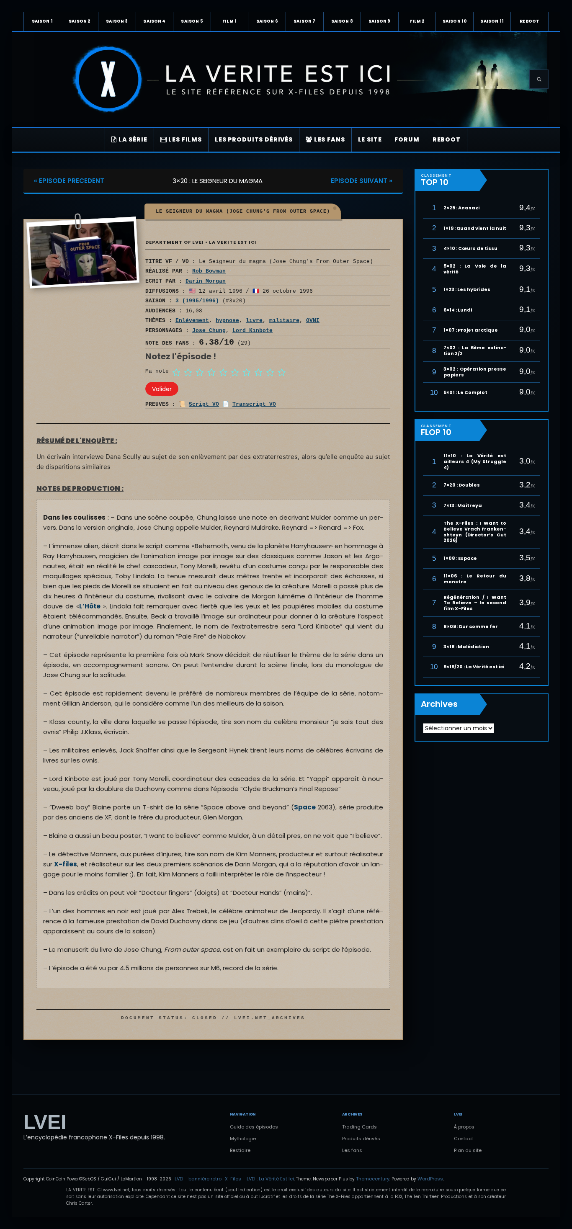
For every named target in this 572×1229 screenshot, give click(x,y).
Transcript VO (254, 404)
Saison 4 (154, 21)
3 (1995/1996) (197, 301)
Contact (463, 1138)
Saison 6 (267, 21)
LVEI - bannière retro (198, 1178)
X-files (65, 864)
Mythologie (243, 1138)
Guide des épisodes (254, 1126)
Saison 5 (192, 21)
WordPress (430, 1178)
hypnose (227, 320)
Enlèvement (192, 320)
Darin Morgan (206, 281)
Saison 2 (79, 21)
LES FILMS (184, 139)
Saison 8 (342, 21)
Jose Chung (209, 330)
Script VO (204, 404)
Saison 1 (42, 21)
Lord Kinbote (252, 330)
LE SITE (370, 139)
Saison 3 (117, 21)
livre (254, 320)
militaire (284, 320)
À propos (464, 1126)
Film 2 (417, 21)
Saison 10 (454, 21)
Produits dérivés (361, 1138)
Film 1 (229, 21)
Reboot (529, 21)
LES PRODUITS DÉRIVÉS (254, 139)
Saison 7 (304, 21)
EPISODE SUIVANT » (361, 180)
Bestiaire (240, 1150)
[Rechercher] (539, 79)
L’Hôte (89, 606)
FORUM (406, 139)
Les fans (352, 1150)
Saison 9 (379, 21)
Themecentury (372, 1178)
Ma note (157, 371)
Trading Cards (359, 1126)
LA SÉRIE (132, 139)
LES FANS (328, 139)
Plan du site (468, 1150)
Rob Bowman (209, 271)
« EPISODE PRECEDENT (69, 180)
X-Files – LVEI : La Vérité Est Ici (259, 1178)
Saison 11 (491, 21)
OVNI (312, 320)
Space (305, 807)
